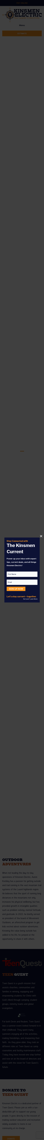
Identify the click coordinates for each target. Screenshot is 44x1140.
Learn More (33, 599)
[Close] (41, 536)
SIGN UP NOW (16, 589)
